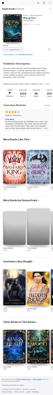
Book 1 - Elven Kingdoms (32, 15)
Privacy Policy (7, 392)
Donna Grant (28, 20)
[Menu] (50, 3)
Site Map (35, 392)
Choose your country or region (13, 385)
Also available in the (17, 54)
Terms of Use (19, 392)
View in (12, 50)
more (48, 84)
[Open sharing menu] (49, 49)
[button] (38, 3)
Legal (28, 392)
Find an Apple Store (23, 379)
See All (47, 105)
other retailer (37, 379)
